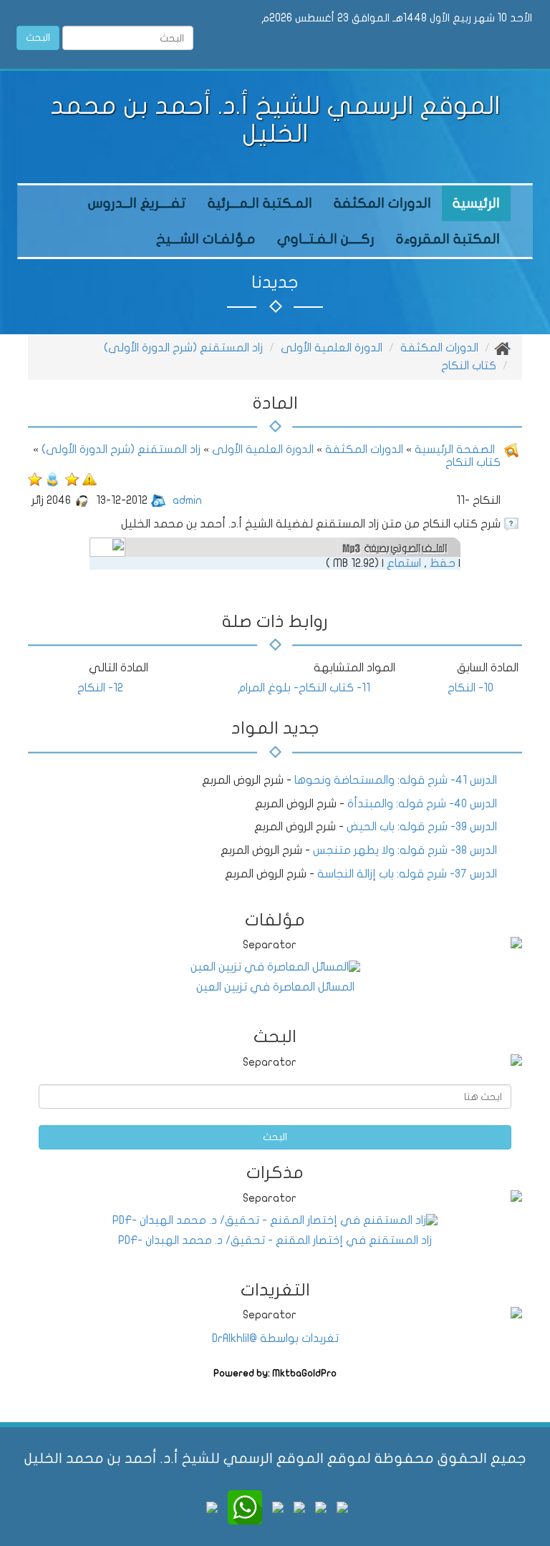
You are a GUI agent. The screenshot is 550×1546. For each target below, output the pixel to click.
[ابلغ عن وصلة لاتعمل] (89, 479)
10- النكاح (470, 688)
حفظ (442, 563)
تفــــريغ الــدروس (137, 203)
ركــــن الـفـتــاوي (326, 239)
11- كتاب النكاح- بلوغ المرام (304, 688)
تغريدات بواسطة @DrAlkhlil (275, 1338)
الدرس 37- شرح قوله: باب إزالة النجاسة (407, 874)
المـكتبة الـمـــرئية (260, 203)
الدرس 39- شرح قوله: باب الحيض (422, 826)
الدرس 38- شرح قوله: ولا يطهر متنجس (405, 850)
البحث (38, 37)
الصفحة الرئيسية (453, 449)
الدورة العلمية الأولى (331, 348)
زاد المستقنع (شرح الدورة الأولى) (183, 348)
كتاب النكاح (468, 365)
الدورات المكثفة (382, 203)
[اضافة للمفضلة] (70, 479)
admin (187, 500)
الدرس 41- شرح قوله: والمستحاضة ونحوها (395, 780)
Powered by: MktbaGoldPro (275, 1373)
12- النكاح (100, 688)
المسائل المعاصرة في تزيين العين (275, 987)
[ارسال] (52, 479)
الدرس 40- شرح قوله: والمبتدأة (422, 804)
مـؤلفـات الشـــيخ (206, 239)
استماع (404, 563)
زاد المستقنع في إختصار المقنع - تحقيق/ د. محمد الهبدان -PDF (275, 1240)
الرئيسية (476, 203)
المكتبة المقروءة (448, 239)
